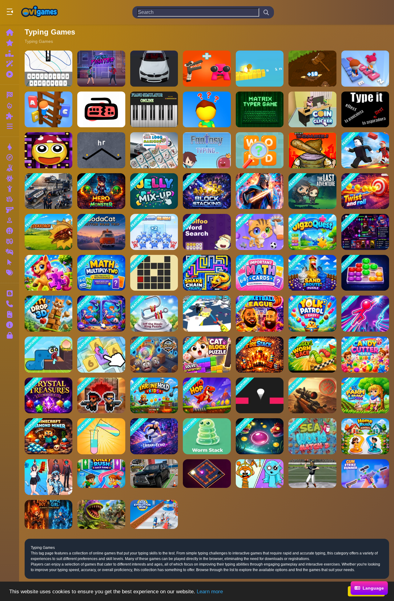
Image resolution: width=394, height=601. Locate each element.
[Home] (9, 32)
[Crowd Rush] (154, 232)
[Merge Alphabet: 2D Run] (207, 69)
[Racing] (9, 95)
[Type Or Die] (48, 110)
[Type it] (365, 110)
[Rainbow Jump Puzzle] (259, 396)
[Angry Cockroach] (48, 232)
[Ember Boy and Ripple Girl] (48, 514)
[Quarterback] (312, 477)
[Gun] (9, 210)
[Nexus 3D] (207, 477)
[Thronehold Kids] (154, 396)
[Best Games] (9, 53)
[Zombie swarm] (101, 396)
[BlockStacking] (207, 191)
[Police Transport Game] (48, 191)
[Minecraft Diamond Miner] (48, 436)
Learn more (210, 592)
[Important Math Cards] (259, 273)
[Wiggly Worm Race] (312, 355)
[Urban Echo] (154, 436)
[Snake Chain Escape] (207, 273)
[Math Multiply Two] (101, 273)
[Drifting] (9, 252)
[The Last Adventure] (312, 191)
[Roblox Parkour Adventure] (365, 150)
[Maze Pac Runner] (48, 150)
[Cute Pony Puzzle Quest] (48, 273)
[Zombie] (9, 178)
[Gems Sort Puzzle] (365, 273)
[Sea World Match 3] (312, 436)
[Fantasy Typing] (207, 150)
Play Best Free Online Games (39, 12)
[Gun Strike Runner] (365, 477)
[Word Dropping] (48, 69)
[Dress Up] (9, 147)
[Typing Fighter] (101, 69)
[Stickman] (9, 189)
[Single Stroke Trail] (154, 273)
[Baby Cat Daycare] (259, 232)
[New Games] (9, 43)
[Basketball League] (259, 314)
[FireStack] (259, 355)
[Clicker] (9, 262)
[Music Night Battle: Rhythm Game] (365, 232)
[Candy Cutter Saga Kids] (365, 355)
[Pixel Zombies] (312, 150)
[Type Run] (259, 69)
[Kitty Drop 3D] (48, 314)
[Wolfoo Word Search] (207, 232)
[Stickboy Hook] (365, 314)
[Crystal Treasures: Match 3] (48, 396)
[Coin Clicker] (312, 110)
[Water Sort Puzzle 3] (101, 436)
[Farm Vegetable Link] (365, 396)
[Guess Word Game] (259, 150)
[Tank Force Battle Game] (312, 396)
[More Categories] (9, 126)
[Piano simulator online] (154, 110)
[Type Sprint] (365, 69)
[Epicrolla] (154, 355)
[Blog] (9, 293)
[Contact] (9, 304)
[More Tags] (9, 273)
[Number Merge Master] (101, 355)
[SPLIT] (259, 436)
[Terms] (9, 314)
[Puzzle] (9, 116)
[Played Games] (9, 74)
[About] (9, 325)
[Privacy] (9, 335)
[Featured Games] (9, 64)
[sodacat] (101, 232)
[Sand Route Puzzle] (312, 273)
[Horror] (9, 231)
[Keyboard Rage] (101, 110)
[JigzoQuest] (312, 232)
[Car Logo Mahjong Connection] (154, 150)
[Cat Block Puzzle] (207, 355)
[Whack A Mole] (312, 69)
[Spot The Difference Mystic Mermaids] (101, 314)
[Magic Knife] (207, 314)
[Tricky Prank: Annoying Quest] (48, 477)
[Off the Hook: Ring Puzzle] (154, 314)
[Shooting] (9, 168)
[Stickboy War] (259, 191)
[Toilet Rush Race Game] (101, 477)
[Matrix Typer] (259, 110)
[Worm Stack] (207, 436)
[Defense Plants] (101, 514)
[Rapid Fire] (207, 110)
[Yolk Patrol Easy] (312, 314)
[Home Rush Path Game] (365, 436)
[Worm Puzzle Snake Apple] (48, 355)
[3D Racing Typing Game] (154, 69)
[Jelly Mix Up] (154, 191)
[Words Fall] (101, 150)
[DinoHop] (207, 396)
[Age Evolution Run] (154, 514)
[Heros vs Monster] (101, 191)
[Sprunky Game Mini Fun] (259, 477)
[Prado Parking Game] (154, 477)
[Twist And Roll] (365, 191)
